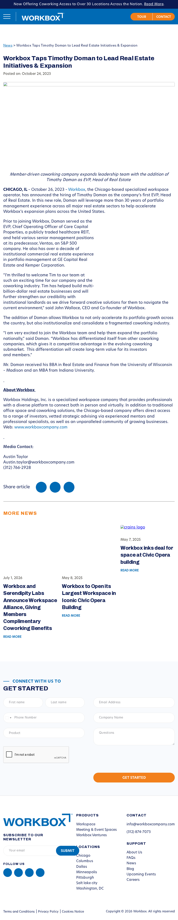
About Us (134, 852)
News (7, 45)
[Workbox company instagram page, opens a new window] (29, 872)
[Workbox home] (34, 819)
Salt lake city (86, 883)
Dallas (81, 867)
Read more (12, 637)
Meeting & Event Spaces (96, 830)
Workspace (85, 824)
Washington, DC (90, 888)
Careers (133, 880)
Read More (154, 4)
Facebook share (41, 487)
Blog (130, 869)
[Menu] (6, 16)
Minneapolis (86, 872)
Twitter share (55, 487)
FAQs (131, 858)
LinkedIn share (69, 487)
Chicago (83, 856)
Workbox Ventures (91, 835)
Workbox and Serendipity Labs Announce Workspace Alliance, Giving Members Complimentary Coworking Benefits (30, 607)
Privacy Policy (48, 911)
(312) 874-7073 (139, 832)
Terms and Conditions (19, 911)
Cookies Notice (73, 911)
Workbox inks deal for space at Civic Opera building (146, 555)
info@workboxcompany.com (151, 824)
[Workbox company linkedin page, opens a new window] (7, 872)
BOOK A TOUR (141, 16)
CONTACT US (164, 16)
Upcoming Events (141, 874)
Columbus (84, 861)
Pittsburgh (85, 878)
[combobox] (8, 718)
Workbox (42, 16)
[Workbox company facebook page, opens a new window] (18, 872)
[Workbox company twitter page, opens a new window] (40, 872)
